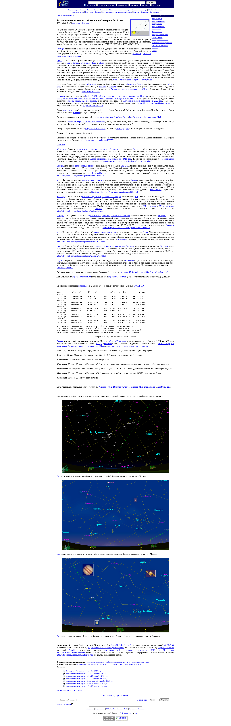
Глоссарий (158, 10)
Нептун (112, 87)
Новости (83, 10)
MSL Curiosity (156, 189)
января (99, 343)
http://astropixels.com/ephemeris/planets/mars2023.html (114, 192)
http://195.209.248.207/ (93, 106)
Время (60, 341)
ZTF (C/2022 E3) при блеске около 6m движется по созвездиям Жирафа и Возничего (95, 98)
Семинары (145, 12)
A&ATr (150, 10)
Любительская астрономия (162, 43)
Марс (170, 84)
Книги (96, 10)
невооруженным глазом (140, 662)
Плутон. (60, 260)
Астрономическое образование (158, 28)
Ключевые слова (108, 12)
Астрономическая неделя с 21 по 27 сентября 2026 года (87, 673)
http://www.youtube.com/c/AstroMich (145, 117)
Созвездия (126, 10)
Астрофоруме (122, 129)
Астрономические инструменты (158, 23)
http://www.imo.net (166, 647)
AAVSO (72, 650)
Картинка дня (73, 10)
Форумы (136, 12)
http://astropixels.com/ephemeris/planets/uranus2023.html (81, 242)
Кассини (170, 225)
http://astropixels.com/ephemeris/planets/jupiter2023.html (81, 211)
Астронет (90, 709)
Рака (94, 63)
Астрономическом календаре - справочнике (128, 346)
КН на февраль (89, 101)
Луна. (59, 60)
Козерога (137, 53)
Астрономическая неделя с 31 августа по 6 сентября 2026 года (89, 681)
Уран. (59, 232)
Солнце (154, 51)
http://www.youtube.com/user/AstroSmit (110, 117)
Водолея (124, 166)
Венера (130, 84)
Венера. (60, 166)
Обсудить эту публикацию (115, 695)
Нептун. (60, 246)
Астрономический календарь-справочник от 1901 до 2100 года (138, 650)
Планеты (61, 145)
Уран (59, 87)
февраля (108, 343)
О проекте (133, 709)
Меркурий (91, 84)
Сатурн (139, 84)
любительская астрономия (115, 662)
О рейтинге (142, 700)
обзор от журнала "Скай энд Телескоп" (86, 122)
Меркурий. (62, 149)
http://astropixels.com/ (91, 91)
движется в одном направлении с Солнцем (97, 149)
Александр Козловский (82, 23)
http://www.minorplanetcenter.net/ (71, 652)
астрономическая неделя (95, 662)
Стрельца (136, 149)
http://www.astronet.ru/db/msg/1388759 (97, 140)
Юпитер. (61, 196)
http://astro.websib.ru (117, 277)
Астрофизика (157, 32)
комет (62, 96)
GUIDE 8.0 (139, 286)
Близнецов (86, 63)
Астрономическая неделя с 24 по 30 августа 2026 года (86, 684)
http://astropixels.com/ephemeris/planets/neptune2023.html (81, 256)
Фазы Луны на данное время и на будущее (132, 80)
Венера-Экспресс (100, 173)
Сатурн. (60, 215)
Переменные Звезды (139, 10)
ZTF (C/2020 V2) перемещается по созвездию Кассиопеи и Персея (116, 96)
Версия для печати (64, 704)
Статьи (90, 10)
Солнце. (60, 49)
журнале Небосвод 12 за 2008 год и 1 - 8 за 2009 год (144, 272)
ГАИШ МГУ (111, 709)
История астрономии (160, 35)
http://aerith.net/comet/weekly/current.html (154, 103)
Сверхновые (154, 12)
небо (128, 662)
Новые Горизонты (65, 268)
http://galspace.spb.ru (81, 277)
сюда (136, 713)
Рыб (136, 196)
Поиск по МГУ (122, 709)
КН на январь (74, 101)
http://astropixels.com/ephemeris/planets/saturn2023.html (126, 227)
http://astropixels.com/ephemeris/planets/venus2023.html (80, 175)
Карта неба (104, 10)
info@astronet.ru (125, 713)
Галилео (98, 208)
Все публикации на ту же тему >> (69, 690)
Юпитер (102, 87)
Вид (58, 476)
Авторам (141, 709)
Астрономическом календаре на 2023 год (130, 89)
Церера (76, 112)
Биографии (89, 12)
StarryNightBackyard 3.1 (122, 645)
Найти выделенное (65, 15)
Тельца (76, 63)
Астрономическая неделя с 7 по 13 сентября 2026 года (86, 678)
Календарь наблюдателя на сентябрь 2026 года (83, 671)
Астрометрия (157, 19)
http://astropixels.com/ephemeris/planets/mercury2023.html (127, 161)
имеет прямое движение (83, 166)
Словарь (98, 12)
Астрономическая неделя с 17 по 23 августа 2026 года (86, 686)
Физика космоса (78, 12)
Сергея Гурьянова (117, 341)
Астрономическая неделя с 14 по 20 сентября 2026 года (87, 676)
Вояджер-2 (122, 239)
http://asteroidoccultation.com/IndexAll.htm (75, 655)
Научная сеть (100, 709)
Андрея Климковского (95, 129)
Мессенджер (168, 159)
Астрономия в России (124, 12)
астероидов (68, 110)
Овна (69, 63)
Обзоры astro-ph (115, 10)
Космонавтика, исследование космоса (160, 39)
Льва (101, 63)
